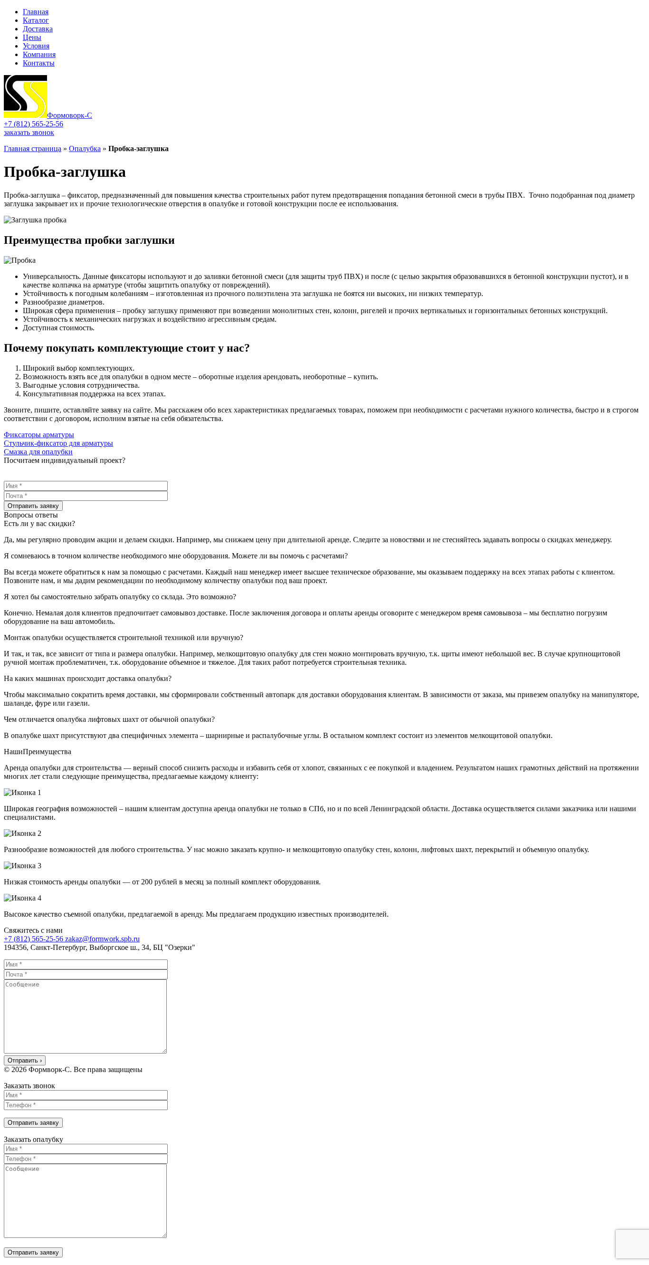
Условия (36, 46)
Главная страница (32, 148)
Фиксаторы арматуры (39, 435)
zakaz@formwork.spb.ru (102, 939)
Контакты (39, 63)
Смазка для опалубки (38, 452)
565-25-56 (33, 124)
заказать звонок (29, 132)
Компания (39, 54)
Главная (35, 12)
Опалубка (85, 148)
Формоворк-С (69, 115)
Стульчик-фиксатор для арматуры (58, 443)
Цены (32, 37)
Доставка (38, 29)
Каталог (36, 20)
